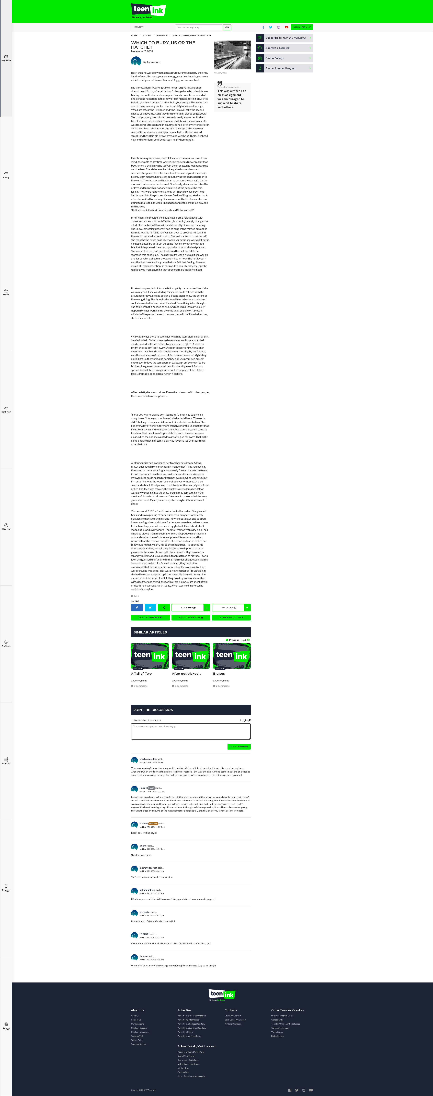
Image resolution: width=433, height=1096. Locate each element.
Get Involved (183, 1072)
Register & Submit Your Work (191, 1052)
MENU (137, 27)
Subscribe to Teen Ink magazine (192, 1076)
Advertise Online (185, 1032)
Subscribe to (286, 37)
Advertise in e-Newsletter (189, 1036)
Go (227, 27)
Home (134, 35)
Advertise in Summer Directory (192, 1028)
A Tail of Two (141, 674)
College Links (277, 1019)
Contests (6, 763)
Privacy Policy (137, 1040)
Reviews (6, 529)
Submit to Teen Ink (278, 47)
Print (136, 596)
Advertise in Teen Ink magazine (192, 1015)
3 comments (140, 686)
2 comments (222, 686)
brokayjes (145, 912)
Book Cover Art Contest (235, 1019)
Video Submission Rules (188, 1064)
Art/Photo (6, 646)
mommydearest (148, 867)
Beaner (143, 845)
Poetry (6, 178)
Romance (162, 35)
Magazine (6, 60)
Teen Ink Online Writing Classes (285, 1024)
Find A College (275, 58)
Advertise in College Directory (191, 1024)
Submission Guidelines (188, 1060)
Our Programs (137, 1024)
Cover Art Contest (233, 1015)
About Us (135, 1015)
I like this (194, 607)
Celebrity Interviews (140, 1032)
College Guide (6, 1029)
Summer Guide (6, 891)
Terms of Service (138, 1044)
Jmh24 (143, 787)
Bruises (219, 674)
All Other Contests (233, 1024)
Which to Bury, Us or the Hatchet (192, 35)
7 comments (181, 686)
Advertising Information (188, 1019)
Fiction (6, 295)
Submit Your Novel (186, 1056)
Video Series (277, 1032)
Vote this (235, 607)
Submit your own (231, 617)
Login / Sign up (302, 27)
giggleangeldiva (148, 758)
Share (135, 601)
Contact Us (136, 1019)
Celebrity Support (139, 1028)
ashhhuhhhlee (147, 889)
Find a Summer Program (281, 68)
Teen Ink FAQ (137, 1036)
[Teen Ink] (152, 11)
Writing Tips (183, 1068)
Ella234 (144, 823)
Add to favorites (189, 617)
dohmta (144, 956)
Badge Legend (277, 1036)
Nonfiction (6, 412)
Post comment (239, 746)
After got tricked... (186, 674)
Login (244, 720)
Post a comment (149, 617)
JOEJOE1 (145, 934)
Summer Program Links (282, 1015)
